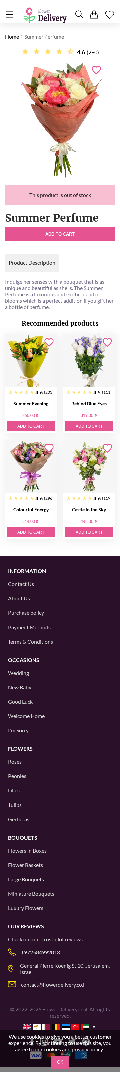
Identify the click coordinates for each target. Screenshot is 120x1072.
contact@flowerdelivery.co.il (53, 984)
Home (12, 36)
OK (60, 1062)
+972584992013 (40, 952)
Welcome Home (26, 716)
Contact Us (21, 584)
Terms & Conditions (30, 641)
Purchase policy (26, 612)
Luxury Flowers (25, 908)
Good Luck (20, 701)
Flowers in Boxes (27, 850)
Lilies (14, 790)
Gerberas (18, 819)
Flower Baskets (25, 865)
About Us (19, 598)
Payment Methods (29, 627)
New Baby (19, 687)
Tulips (15, 804)
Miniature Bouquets (31, 893)
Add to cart (60, 234)
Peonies (17, 776)
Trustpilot (52, 939)
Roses (15, 761)
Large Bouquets (26, 879)
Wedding (18, 673)
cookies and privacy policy (73, 1049)
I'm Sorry (18, 730)
